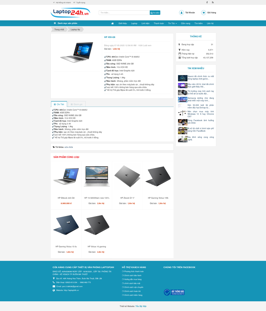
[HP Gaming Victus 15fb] (158, 177)
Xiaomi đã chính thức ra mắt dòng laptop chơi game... (201, 77)
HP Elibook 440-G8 (66, 197)
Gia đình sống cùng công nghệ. (201, 138)
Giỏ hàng (211, 12)
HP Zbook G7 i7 (127, 197)
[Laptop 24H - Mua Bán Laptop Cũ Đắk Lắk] (70, 12)
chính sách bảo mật (132, 283)
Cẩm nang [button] (185, 23)
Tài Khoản (190, 12)
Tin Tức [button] (171, 23)
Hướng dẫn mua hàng (132, 279)
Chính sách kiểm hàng (133, 295)
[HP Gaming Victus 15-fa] (66, 226)
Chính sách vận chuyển (133, 287)
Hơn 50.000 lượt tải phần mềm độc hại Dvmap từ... (201, 106)
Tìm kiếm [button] (199, 23)
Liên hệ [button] (210, 23)
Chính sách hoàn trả (132, 291)
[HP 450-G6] (77, 51)
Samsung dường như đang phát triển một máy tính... (201, 99)
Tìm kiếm (156, 12)
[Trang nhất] (112, 23)
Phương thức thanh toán (134, 271)
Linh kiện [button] (145, 23)
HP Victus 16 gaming (97, 246)
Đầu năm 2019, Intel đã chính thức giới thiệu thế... (201, 85)
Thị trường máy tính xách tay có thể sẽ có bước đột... (201, 92)
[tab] (59, 104)
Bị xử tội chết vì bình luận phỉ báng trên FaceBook (201, 129)
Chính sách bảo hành (132, 275)
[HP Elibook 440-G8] (66, 177)
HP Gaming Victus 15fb (158, 197)
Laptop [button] (134, 23)
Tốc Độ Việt (140, 306)
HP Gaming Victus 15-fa (66, 246)
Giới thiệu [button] (123, 23)
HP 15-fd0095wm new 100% (96, 197)
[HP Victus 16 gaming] (97, 226)
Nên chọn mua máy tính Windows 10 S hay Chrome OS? (201, 114)
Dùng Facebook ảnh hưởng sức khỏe (201, 121)
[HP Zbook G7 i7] (127, 177)
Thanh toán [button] (159, 23)
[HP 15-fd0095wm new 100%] (97, 177)
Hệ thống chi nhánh (63, 2)
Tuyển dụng (80, 2)
